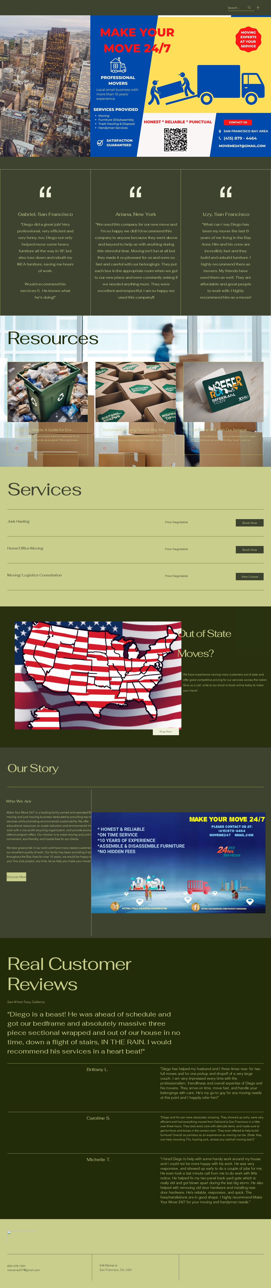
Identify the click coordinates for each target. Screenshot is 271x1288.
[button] (250, 522)
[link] (81, 521)
